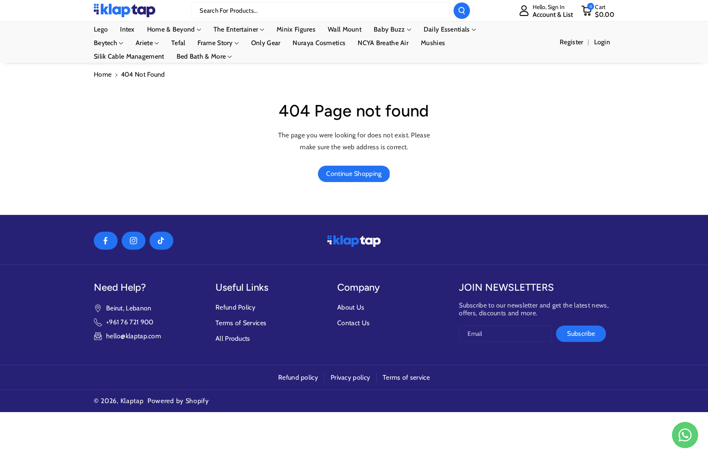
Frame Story (214, 43)
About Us (350, 307)
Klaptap (132, 401)
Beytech (105, 43)
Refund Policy (235, 307)
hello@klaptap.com (133, 336)
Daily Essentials (447, 29)
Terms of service (406, 377)
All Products (233, 338)
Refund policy (298, 377)
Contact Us (353, 323)
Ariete (144, 43)
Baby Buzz (389, 29)
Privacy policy (350, 377)
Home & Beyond (171, 29)
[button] (597, 11)
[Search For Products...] (462, 10)
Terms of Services (241, 323)
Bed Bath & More (201, 56)
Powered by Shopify (178, 401)
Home (102, 74)
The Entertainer (236, 29)
